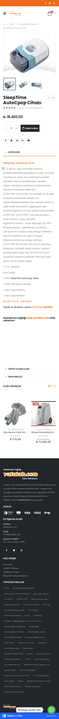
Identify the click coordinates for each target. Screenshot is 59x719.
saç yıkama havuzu (12, 664)
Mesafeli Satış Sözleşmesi (15, 575)
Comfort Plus (22, 599)
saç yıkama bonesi (41, 659)
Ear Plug (46, 604)
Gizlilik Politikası (10, 568)
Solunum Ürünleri (43, 429)
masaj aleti (42, 642)
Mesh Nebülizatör (12, 648)
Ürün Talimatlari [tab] (18, 368)
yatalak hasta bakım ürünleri (39, 681)
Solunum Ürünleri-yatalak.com (37, 664)
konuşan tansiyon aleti (34, 637)
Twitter (14, 550)
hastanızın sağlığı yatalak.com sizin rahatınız (23, 621)
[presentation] (4, 54)
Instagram (21, 550)
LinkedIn (17, 140)
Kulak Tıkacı (9, 642)
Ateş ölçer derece (41, 593)
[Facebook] (46, 3)
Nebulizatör (28, 648)
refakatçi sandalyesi (12, 659)
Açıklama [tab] (14, 152)
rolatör (27, 659)
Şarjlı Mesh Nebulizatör (14, 692)
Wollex (20, 681)
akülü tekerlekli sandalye (23, 588)
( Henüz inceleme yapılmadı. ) (30, 108)
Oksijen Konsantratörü (13, 653)
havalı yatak (34, 626)
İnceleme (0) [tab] (15, 376)
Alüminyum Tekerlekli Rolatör (17, 593)
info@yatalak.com (11, 534)
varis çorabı (9, 681)
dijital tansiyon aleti (39, 599)
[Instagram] (54, 3)
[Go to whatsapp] (51, 710)
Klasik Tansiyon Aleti (13, 637)
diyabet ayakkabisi (12, 604)
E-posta (28, 140)
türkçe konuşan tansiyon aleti (16, 675)
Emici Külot (33, 610)
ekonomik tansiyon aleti (14, 610)
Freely (27, 615)
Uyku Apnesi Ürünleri (15, 429)
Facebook (5, 140)
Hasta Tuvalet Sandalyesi (14, 626)
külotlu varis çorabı (26, 642)
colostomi (8, 599)
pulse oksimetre (43, 653)
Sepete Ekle (32, 128)
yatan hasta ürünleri (12, 686)
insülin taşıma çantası (36, 632)
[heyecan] (50, 3)
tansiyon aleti (10, 670)
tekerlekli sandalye (27, 670)
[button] (49, 386)
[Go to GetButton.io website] (51, 716)
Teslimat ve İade (11, 572)
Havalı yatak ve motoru (14, 632)
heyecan (11, 140)
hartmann (38, 615)
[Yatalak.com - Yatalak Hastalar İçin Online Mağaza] (14, 13)
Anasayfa (8, 564)
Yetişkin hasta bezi (33, 686)
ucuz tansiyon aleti (41, 675)
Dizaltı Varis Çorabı (31, 604)
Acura (6, 588)
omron (30, 653)
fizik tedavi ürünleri (12, 615)
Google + (22, 140)
